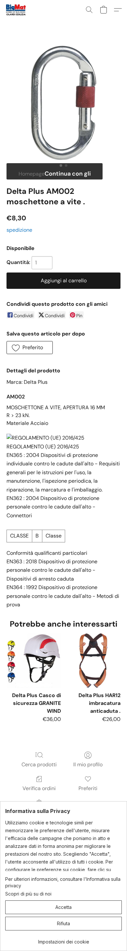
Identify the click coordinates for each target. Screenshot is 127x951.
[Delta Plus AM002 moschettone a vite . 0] (63, 103)
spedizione (19, 229)
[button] (16, 10)
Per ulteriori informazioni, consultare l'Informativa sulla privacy (62, 882)
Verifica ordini (39, 788)
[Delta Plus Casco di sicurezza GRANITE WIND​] (34, 660)
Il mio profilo (88, 764)
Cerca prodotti (39, 764)
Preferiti (87, 788)
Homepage (32, 173)
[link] (63, 939)
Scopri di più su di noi (28, 893)
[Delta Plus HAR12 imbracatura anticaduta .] (93, 660)
